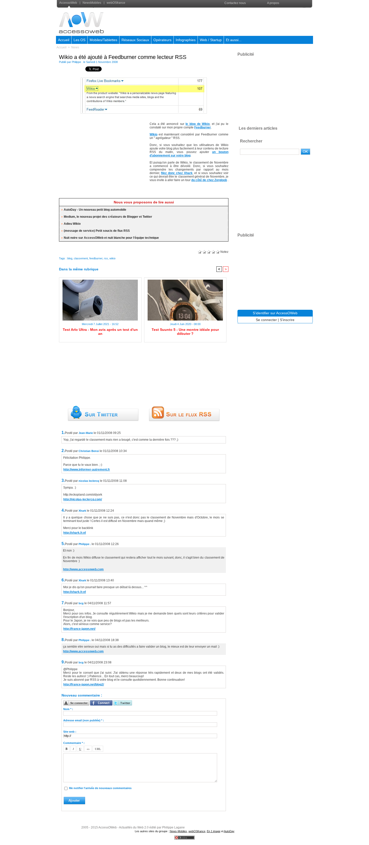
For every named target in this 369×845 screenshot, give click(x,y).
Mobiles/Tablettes (103, 40)
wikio (112, 258)
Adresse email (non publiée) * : (83, 720)
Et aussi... (233, 40)
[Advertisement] (221, 21)
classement (81, 258)
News (75, 47)
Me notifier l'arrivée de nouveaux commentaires (100, 788)
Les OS (79, 40)
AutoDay (229, 831)
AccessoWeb (68, 3)
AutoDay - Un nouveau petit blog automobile (95, 209)
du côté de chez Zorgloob (209, 180)
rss (106, 258)
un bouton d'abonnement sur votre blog (189, 153)
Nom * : (68, 709)
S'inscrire (287, 320)
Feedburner (202, 127)
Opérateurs (162, 40)
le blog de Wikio (198, 124)
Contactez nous (235, 3)
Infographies (186, 40)
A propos (273, 3)
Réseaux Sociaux (135, 40)
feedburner (95, 258)
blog (69, 258)
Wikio (153, 134)
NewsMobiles (92, 3)
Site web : (69, 731)
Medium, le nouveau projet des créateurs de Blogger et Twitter (108, 216)
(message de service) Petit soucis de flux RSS (97, 231)
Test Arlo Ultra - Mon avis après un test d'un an (100, 332)
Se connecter (266, 320)
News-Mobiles (178, 831)
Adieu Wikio (72, 223)
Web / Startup (211, 40)
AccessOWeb (107, 827)
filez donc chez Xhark (176, 173)
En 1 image (213, 831)
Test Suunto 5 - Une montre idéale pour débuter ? (185, 332)
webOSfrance (115, 3)
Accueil (63, 40)
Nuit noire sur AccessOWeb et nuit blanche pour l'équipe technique (111, 238)
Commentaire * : (74, 742)
